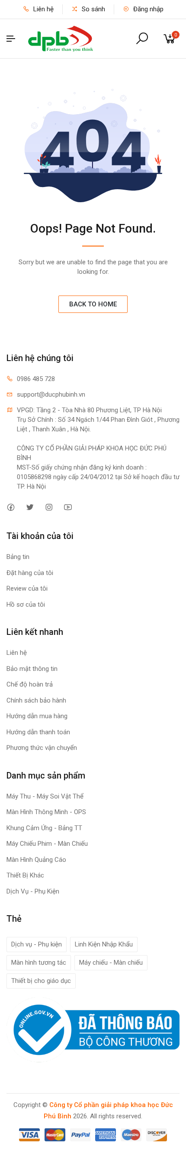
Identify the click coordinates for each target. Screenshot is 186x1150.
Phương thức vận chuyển (41, 748)
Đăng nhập (147, 9)
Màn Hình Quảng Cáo (36, 860)
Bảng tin (17, 557)
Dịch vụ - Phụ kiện (36, 944)
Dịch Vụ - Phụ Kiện (32, 891)
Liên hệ (43, 9)
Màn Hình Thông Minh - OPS (46, 812)
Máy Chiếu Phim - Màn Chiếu (47, 844)
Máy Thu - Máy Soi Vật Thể (44, 796)
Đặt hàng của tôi (29, 573)
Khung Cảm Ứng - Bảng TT (44, 828)
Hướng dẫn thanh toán (38, 732)
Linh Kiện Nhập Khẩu (104, 944)
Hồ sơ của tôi (25, 604)
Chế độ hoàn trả (29, 684)
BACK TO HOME (93, 304)
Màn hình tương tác (38, 962)
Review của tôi (27, 588)
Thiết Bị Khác (25, 875)
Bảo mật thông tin (32, 669)
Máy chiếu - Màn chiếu (111, 962)
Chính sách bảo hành (36, 700)
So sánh (92, 9)
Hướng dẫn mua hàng (36, 716)
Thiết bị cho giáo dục (41, 981)
